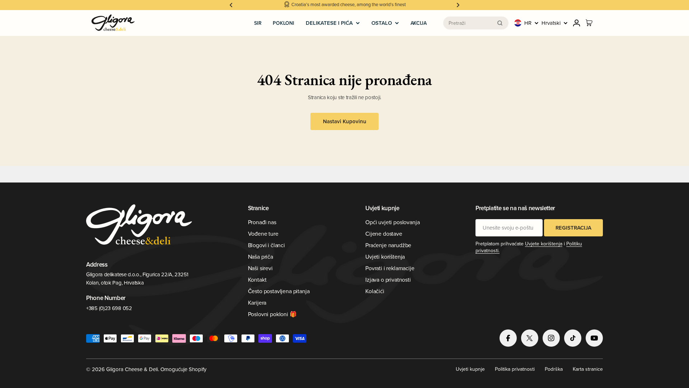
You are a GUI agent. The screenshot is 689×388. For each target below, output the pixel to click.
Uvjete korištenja (543, 243)
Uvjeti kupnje (470, 369)
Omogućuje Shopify (183, 369)
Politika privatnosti (515, 369)
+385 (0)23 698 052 (109, 308)
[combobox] (475, 23)
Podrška (554, 369)
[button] (231, 5)
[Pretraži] (500, 23)
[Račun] (576, 23)
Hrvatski (551, 23)
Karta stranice (588, 369)
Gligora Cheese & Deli (132, 369)
